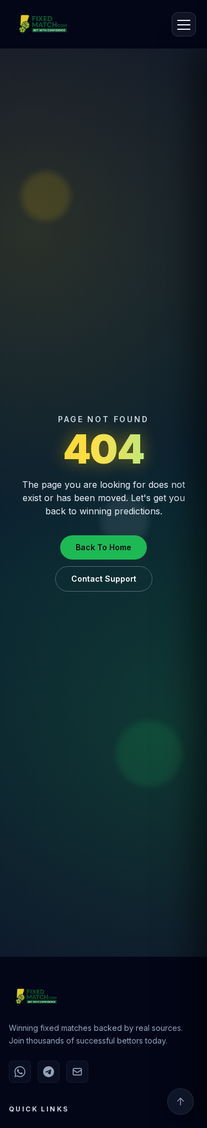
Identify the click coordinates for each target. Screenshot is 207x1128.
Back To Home (103, 547)
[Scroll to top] (180, 1101)
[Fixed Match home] (34, 24)
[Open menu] (184, 24)
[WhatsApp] (20, 1072)
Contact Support (103, 578)
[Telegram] (49, 1072)
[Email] (77, 1072)
